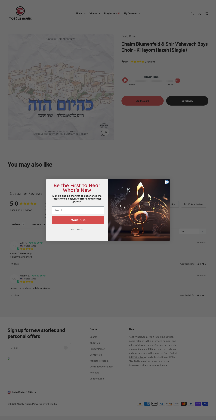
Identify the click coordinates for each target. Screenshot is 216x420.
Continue (78, 220)
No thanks (77, 230)
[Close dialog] (166, 182)
